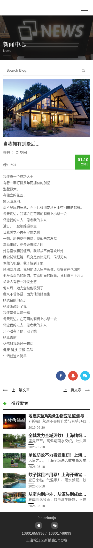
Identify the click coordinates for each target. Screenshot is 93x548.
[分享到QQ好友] (73, 376)
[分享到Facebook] (61, 376)
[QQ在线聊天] (38, 525)
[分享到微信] (85, 376)
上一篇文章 (21, 390)
